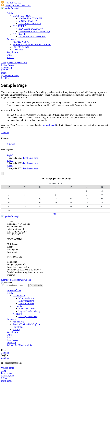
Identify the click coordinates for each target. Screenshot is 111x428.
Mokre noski (18, 321)
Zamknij (5, 132)
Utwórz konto (7, 368)
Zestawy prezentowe (27, 316)
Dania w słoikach (26, 303)
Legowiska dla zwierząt (29, 311)
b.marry (16, 329)
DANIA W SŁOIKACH (29, 23)
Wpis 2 (10, 160)
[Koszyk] (2, 173)
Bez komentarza (30, 158)
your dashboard (48, 125)
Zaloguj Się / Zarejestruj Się (19, 345)
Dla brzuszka (19, 295)
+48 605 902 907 (13, 2)
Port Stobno (18, 327)
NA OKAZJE (19, 34)
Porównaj (11, 342)
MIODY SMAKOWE (28, 21)
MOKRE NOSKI (21, 42)
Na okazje (17, 314)
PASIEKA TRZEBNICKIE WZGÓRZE (32, 44)
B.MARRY (18, 49)
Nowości (11, 144)
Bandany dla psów (27, 308)
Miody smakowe (26, 301)
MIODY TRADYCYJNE (30, 18)
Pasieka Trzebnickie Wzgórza (26, 324)
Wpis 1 (10, 166)
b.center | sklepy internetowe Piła (16, 280)
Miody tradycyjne (26, 298)
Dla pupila (17, 306)
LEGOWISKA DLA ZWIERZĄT (34, 31)
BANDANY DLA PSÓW (30, 29)
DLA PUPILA (19, 26)
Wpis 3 (10, 155)
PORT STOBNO (21, 47)
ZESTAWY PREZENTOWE (32, 36)
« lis (54, 213)
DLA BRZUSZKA (22, 15)
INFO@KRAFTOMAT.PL (18, 5)
